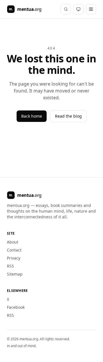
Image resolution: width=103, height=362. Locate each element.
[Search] (66, 9)
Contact (14, 250)
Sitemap (15, 274)
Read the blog (68, 116)
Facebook (16, 307)
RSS (10, 266)
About (12, 242)
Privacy (13, 258)
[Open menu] (91, 9)
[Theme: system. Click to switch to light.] (78, 9)
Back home (31, 116)
